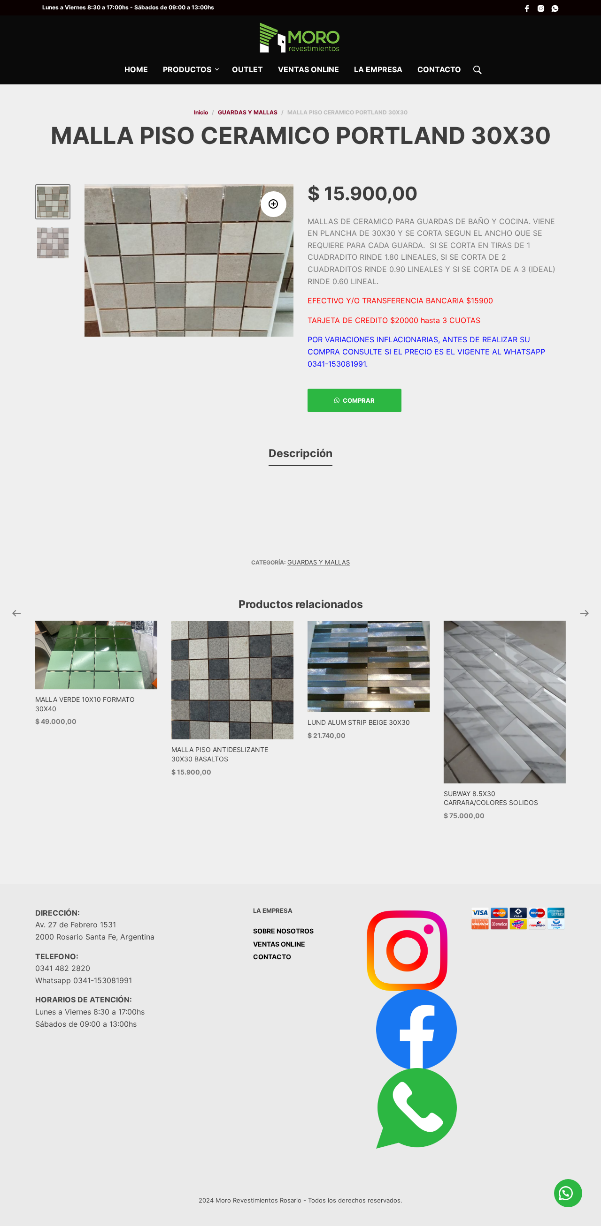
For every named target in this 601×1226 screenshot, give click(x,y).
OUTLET (247, 69)
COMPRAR (359, 400)
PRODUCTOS (187, 69)
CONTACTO (439, 69)
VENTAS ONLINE (308, 69)
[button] (273, 204)
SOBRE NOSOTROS (283, 931)
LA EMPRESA (378, 69)
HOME (136, 69)
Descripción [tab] (300, 453)
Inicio (201, 112)
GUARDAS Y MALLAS (247, 112)
